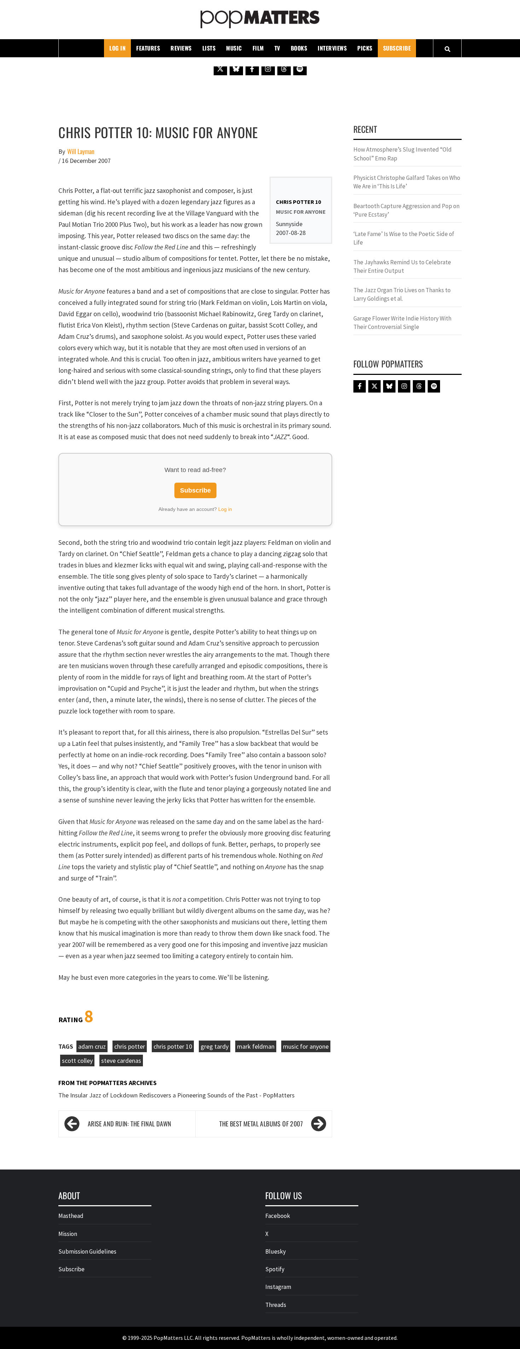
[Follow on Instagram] (268, 68)
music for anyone (306, 1046)
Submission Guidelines (87, 1251)
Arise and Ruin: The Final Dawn (130, 1123)
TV (277, 48)
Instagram (278, 1287)
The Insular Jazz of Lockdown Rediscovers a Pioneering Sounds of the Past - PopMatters (176, 1095)
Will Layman (80, 151)
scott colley (77, 1060)
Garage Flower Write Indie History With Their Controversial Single (402, 322)
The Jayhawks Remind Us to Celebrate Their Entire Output (402, 266)
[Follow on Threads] (284, 68)
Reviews (181, 48)
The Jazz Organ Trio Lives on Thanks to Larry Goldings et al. (402, 294)
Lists (209, 48)
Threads (275, 1305)
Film (258, 48)
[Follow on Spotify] (300, 68)
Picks (364, 48)
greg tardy (215, 1046)
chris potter (129, 1046)
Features (148, 48)
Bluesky (275, 1251)
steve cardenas (121, 1060)
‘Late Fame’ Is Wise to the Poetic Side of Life (403, 238)
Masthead (70, 1216)
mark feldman (256, 1046)
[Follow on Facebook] (252, 68)
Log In (117, 48)
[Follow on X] (220, 68)
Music (234, 48)
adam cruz (92, 1046)
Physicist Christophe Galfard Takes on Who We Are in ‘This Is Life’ (406, 182)
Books (299, 48)
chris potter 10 (173, 1046)
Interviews (332, 48)
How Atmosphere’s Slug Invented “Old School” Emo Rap (402, 154)
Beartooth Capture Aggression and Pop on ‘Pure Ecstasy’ (406, 210)
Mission (67, 1234)
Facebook (277, 1216)
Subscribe (397, 48)
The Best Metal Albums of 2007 (261, 1123)
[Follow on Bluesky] (236, 68)
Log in (225, 509)
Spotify (274, 1269)
